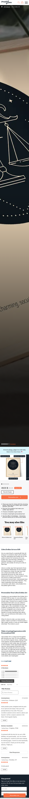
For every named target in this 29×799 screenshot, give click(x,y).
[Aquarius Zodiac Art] (19, 535)
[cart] (22, 2)
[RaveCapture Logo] (6, 661)
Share (4, 720)
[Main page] (6, 2)
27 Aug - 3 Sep (12, 449)
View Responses (14, 752)
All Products (7, 6)
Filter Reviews (6, 689)
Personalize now (14, 795)
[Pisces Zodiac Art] (7, 535)
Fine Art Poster (7, 492)
